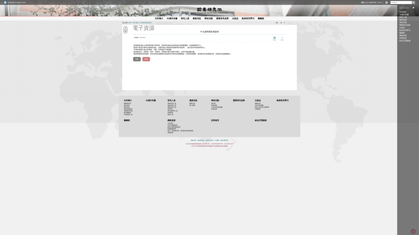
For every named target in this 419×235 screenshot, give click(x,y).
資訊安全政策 (209, 140)
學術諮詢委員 (128, 109)
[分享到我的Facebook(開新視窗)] (125, 28)
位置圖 (217, 140)
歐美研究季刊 (404, 30)
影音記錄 (214, 109)
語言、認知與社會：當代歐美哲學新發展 (180, 131)
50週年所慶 (404, 15)
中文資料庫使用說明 (145, 23)
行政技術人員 (128, 114)
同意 (137, 59)
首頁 (130, 23)
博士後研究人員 (173, 111)
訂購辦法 (258, 109)
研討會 (213, 103)
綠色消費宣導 (224, 140)
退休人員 (170, 114)
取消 (146, 59)
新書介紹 (258, 103)
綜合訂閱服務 (404, 41)
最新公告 (192, 103)
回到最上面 (413, 231)
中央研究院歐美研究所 (209, 10)
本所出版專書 (259, 105)
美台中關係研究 (173, 125)
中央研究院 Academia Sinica (17, 2)
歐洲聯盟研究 (172, 129)
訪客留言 (403, 38)
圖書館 (402, 33)
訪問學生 (170, 112)
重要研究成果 (404, 25)
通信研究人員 (172, 107)
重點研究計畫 (128, 111)
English (379, 2)
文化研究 (170, 123)
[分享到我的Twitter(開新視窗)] (125, 31)
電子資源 (135, 23)
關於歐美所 (127, 103)
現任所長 (127, 105)
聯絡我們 (193, 140)
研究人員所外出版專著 (262, 107)
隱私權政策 (200, 140)
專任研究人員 (172, 103)
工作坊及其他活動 (217, 107)
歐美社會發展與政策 (174, 127)
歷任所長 (127, 107)
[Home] (387, 2)
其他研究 (170, 132)
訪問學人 (170, 109)
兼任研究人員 (172, 105)
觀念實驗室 (127, 112)
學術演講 (214, 105)
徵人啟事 (192, 105)
